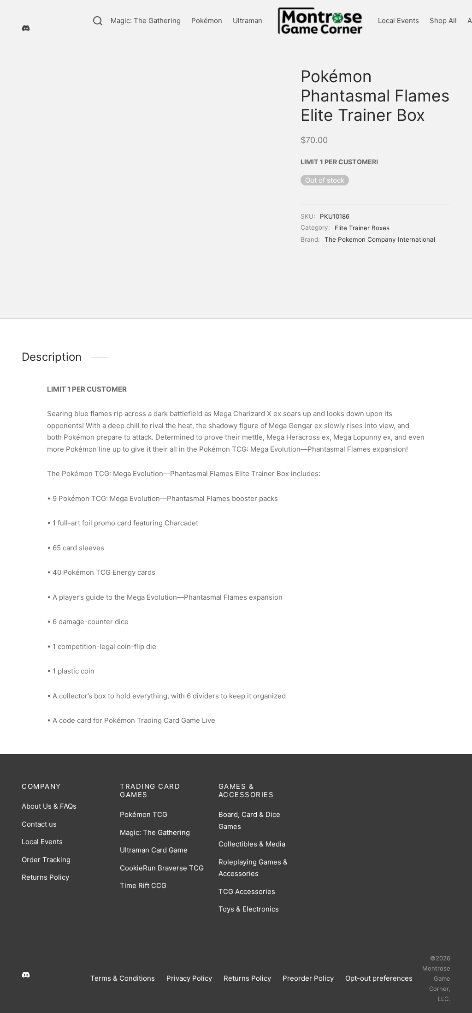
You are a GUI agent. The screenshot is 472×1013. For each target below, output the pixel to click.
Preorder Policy (308, 978)
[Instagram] (47, 13)
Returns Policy (45, 877)
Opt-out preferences (379, 978)
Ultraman (247, 20)
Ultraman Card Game (154, 850)
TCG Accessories (246, 891)
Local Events (398, 20)
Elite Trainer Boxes (362, 228)
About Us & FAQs (49, 806)
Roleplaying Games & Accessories (253, 868)
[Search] (97, 20)
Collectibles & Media (251, 844)
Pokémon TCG (143, 814)
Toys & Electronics (248, 909)
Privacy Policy (189, 978)
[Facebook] (28, 13)
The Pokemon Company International (379, 239)
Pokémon (206, 20)
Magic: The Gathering (146, 20)
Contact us (39, 824)
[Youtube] (65, 13)
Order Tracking (46, 859)
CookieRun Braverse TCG (162, 868)
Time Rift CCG (143, 885)
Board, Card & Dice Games (249, 820)
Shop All (443, 20)
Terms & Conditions (122, 978)
